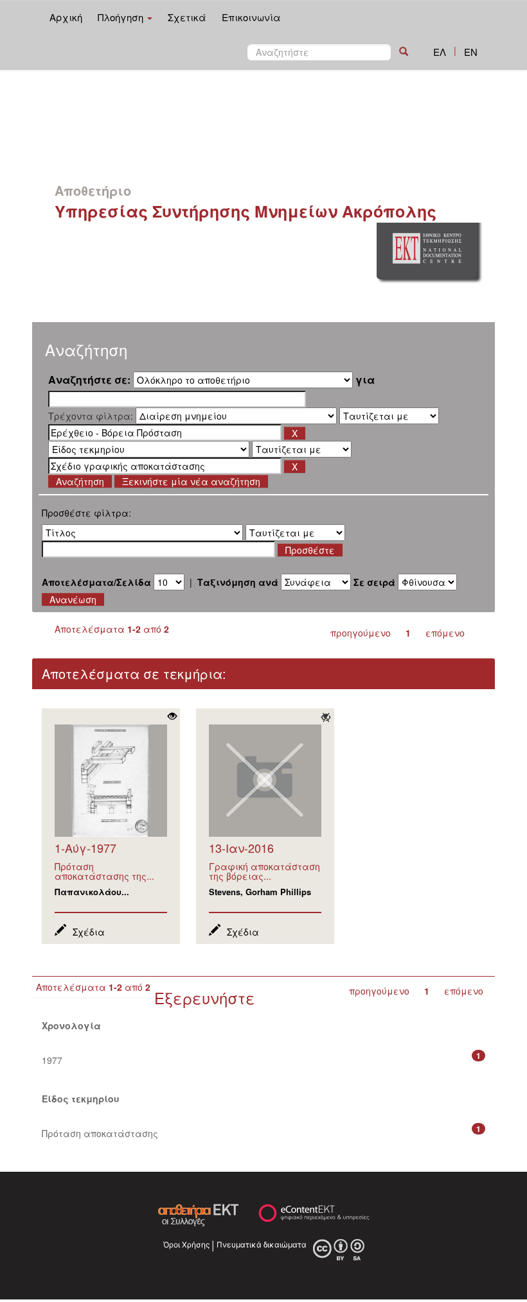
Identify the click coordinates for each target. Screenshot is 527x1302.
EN (471, 51)
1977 (52, 1060)
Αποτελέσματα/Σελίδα (96, 582)
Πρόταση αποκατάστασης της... (104, 871)
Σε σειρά (374, 582)
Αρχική (65, 17)
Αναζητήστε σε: (89, 380)
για (365, 380)
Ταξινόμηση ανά (237, 582)
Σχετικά (187, 17)
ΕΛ (439, 51)
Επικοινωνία (251, 17)
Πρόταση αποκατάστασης (100, 1133)
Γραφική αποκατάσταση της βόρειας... (264, 871)
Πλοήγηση (122, 17)
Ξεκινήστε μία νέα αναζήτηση (191, 481)
